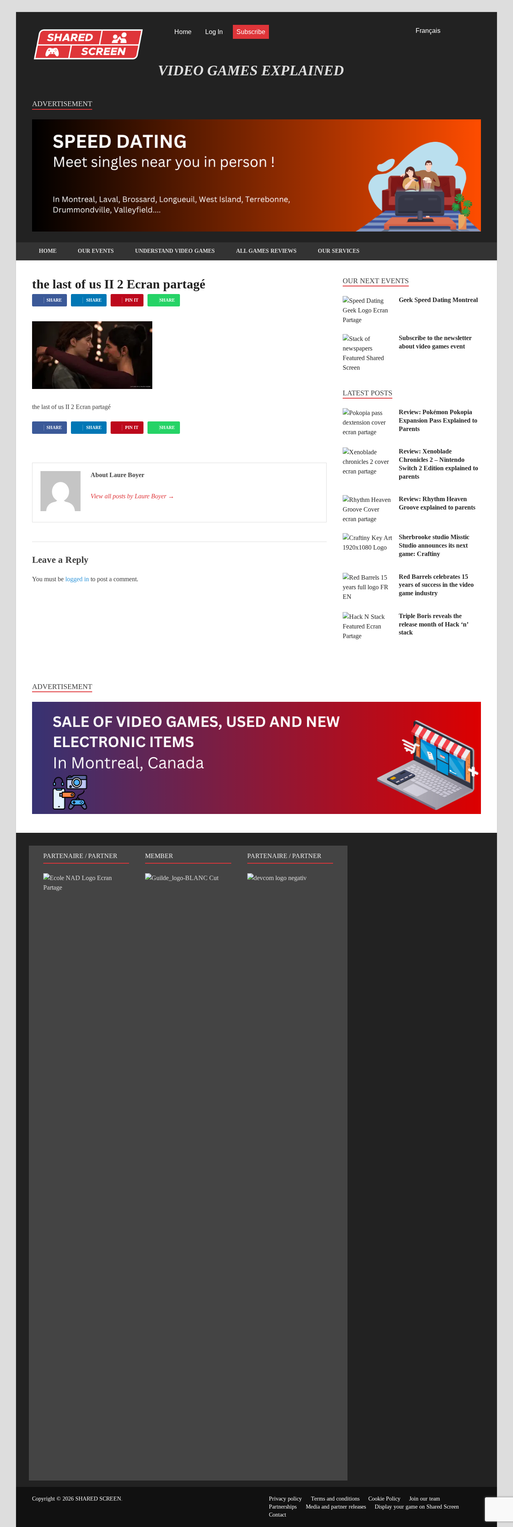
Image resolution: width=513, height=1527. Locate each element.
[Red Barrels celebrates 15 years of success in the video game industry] (368, 577)
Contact (277, 1515)
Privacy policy (285, 1499)
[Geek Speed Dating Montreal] (368, 300)
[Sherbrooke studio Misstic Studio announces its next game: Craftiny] (368, 537)
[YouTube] (478, 32)
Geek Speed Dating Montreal (438, 299)
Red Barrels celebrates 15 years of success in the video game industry (436, 585)
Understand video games (175, 251)
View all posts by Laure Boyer (132, 496)
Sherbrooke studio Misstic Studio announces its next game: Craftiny (434, 545)
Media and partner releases (336, 1507)
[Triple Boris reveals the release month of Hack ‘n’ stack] (368, 616)
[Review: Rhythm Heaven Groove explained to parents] (368, 499)
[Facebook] (455, 32)
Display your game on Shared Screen (417, 1507)
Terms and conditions (335, 1499)
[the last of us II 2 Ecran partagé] (92, 386)
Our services (339, 251)
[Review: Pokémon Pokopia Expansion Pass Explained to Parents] (368, 412)
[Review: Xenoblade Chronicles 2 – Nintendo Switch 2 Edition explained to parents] (368, 452)
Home (183, 31)
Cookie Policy (384, 1499)
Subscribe (250, 31)
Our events (96, 251)
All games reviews (266, 251)
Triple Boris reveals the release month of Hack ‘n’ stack (433, 624)
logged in (77, 579)
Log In (214, 31)
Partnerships (283, 1507)
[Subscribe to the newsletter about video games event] (368, 338)
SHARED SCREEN (98, 1499)
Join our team (424, 1499)
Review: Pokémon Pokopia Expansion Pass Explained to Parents (438, 420)
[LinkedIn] (467, 32)
